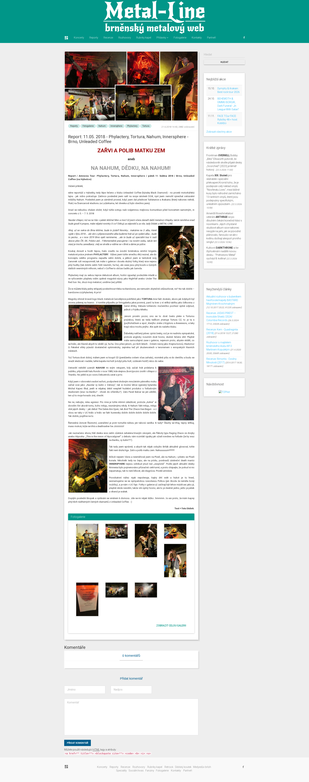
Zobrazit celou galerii (171, 625)
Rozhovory (124, 37)
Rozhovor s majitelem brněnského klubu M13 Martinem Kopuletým (219, 346)
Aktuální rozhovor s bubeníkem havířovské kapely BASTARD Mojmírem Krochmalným (223, 300)
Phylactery (132, 126)
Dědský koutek (183, 767)
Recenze (108, 37)
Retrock (169, 767)
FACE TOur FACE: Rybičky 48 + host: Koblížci (227, 120)
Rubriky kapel (143, 37)
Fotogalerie (180, 37)
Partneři (211, 37)
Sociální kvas (136, 770)
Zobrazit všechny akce (219, 131)
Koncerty (79, 37)
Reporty (93, 37)
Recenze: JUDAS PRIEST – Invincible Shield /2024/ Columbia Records (221, 317)
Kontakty (197, 37)
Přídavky (161, 37)
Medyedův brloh (202, 767)
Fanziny (149, 770)
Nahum (102, 126)
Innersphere (116, 126)
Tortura (145, 126)
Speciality (121, 770)
